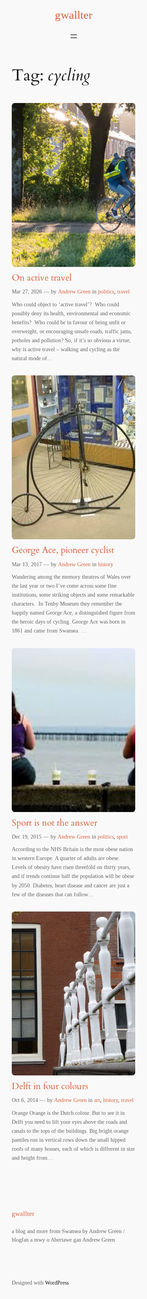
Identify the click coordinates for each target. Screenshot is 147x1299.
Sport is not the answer (54, 823)
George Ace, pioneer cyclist (63, 550)
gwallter (74, 15)
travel (123, 291)
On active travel (42, 278)
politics (106, 291)
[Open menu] (73, 36)
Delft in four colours (50, 1086)
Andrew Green (74, 291)
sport (122, 836)
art (97, 1100)
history (105, 564)
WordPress (57, 1282)
